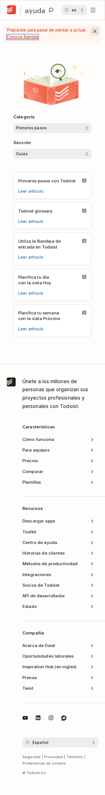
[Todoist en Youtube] (25, 719)
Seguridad (31, 757)
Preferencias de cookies (44, 763)
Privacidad (53, 757)
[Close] (94, 31)
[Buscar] (51, 10)
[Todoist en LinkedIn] (38, 719)
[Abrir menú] (93, 10)
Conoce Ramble (22, 37)
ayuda (35, 10)
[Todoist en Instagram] (51, 719)
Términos (74, 757)
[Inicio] (11, 10)
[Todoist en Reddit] (64, 719)
